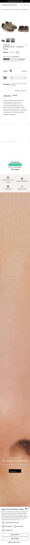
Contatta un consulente (20, 90)
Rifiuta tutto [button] (15, 538)
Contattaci (13, 471)
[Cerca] (21, 5)
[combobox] (26, 509)
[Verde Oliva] (11, 70)
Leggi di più (22, 519)
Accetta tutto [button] (15, 534)
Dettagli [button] (14, 95)
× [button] (28, 508)
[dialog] (15, 526)
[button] (21, 5)
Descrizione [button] (7, 95)
